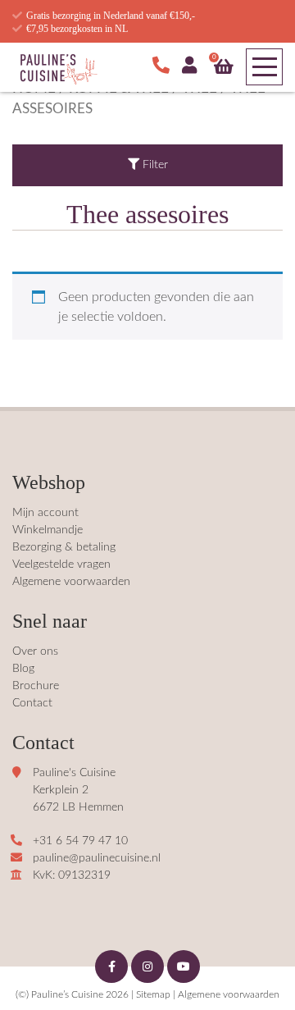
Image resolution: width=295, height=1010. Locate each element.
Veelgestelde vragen (61, 564)
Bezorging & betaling (64, 547)
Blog (23, 668)
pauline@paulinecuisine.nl (97, 858)
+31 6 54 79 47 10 (80, 841)
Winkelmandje (47, 530)
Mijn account (45, 513)
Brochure (35, 686)
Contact (32, 703)
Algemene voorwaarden (71, 581)
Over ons (35, 651)
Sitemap (153, 994)
